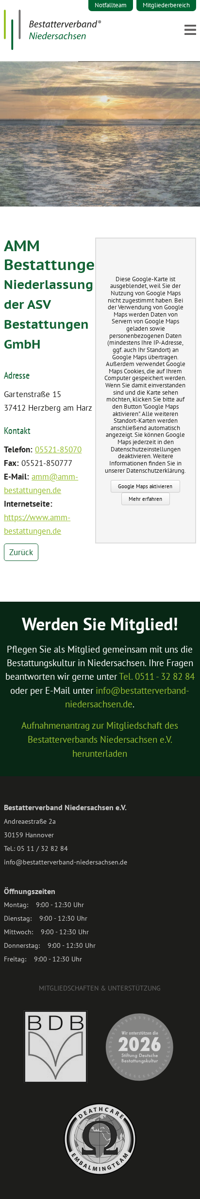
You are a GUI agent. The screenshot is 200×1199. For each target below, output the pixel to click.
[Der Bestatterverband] (52, 47)
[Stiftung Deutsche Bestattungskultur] (139, 1080)
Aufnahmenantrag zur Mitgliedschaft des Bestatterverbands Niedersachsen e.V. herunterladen (99, 739)
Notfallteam (111, 5)
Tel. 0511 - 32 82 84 (157, 676)
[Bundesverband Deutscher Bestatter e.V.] (55, 1080)
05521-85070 (58, 449)
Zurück (21, 552)
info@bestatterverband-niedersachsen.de (65, 862)
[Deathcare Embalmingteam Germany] (100, 1172)
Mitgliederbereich (166, 5)
